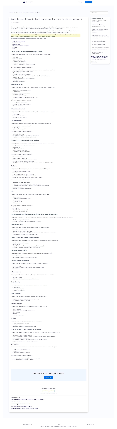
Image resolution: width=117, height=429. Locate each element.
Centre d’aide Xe (12, 12)
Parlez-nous (48, 377)
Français (81, 2)
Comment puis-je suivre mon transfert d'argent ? (21, 406)
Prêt (14, 48)
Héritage (15, 47)
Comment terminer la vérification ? (99, 41)
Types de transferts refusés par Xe (99, 59)
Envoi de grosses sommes (16, 401)
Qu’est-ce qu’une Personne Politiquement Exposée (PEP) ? (98, 25)
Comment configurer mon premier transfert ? (20, 404)
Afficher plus (94, 62)
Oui (45, 390)
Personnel (18, 12)
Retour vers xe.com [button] (27, 424)
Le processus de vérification (35, 12)
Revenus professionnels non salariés (21, 45)
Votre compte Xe (25, 12)
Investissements (16, 44)
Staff (59, 424)
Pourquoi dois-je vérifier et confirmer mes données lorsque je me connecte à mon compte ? (100, 37)
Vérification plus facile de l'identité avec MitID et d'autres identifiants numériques (100, 31)
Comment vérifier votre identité (98, 44)
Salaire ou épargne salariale (19, 41)
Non (51, 390)
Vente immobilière (17, 42)
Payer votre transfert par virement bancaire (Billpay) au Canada (24, 408)
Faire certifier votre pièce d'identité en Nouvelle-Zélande (100, 21)
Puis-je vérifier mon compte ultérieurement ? (97, 53)
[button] (89, 2)
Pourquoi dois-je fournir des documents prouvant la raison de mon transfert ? (27, 399)
